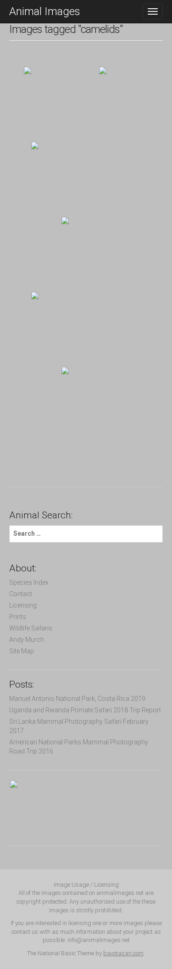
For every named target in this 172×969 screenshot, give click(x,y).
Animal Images (44, 11)
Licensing (23, 605)
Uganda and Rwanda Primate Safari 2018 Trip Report (85, 710)
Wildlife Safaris (30, 628)
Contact (20, 594)
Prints (17, 616)
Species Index (29, 582)
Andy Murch (26, 639)
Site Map (21, 651)
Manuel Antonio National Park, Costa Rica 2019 (77, 698)
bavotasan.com (123, 953)
